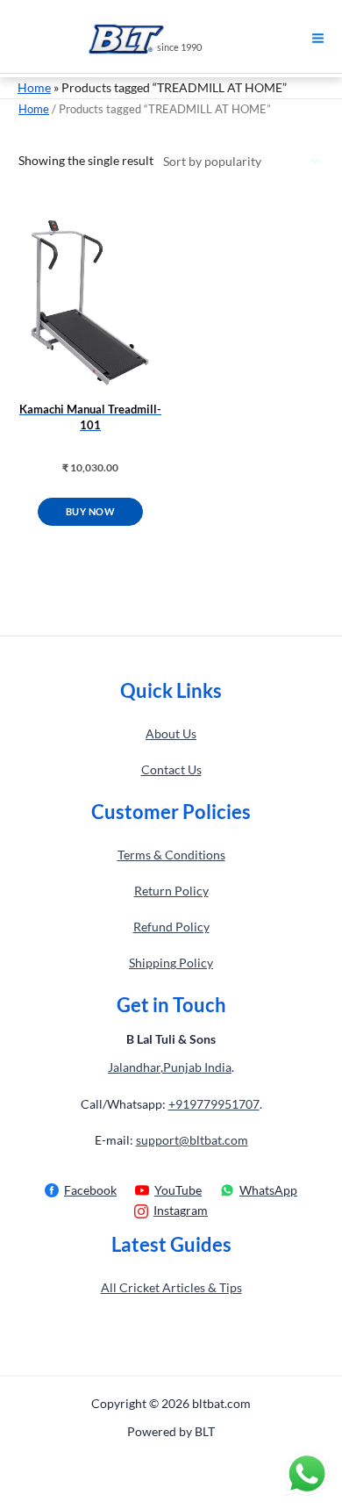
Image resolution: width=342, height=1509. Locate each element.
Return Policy (171, 890)
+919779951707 (214, 1103)
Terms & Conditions (171, 854)
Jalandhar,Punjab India (170, 1067)
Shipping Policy (171, 962)
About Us (171, 733)
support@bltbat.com (192, 1139)
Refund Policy (171, 926)
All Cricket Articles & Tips (171, 1287)
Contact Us (171, 769)
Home (34, 87)
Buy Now (91, 511)
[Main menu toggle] (317, 38)
